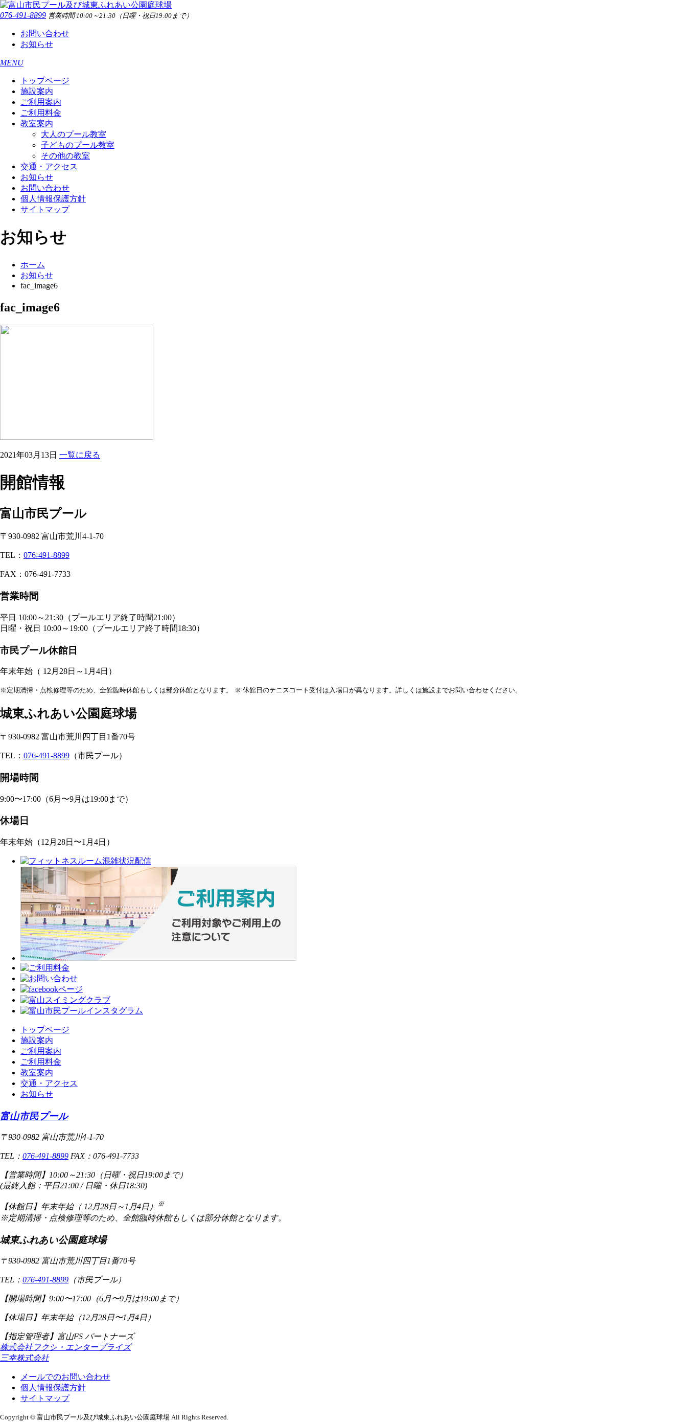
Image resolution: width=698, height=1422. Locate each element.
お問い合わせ (44, 33)
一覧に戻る (79, 454)
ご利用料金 (40, 112)
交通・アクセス (49, 166)
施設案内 (36, 91)
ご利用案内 (40, 102)
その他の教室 (65, 155)
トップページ (44, 80)
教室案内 (36, 123)
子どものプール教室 (77, 145)
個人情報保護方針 (53, 198)
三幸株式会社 (24, 1357)
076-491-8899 (23, 15)
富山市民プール (34, 1116)
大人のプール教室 (73, 134)
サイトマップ (44, 209)
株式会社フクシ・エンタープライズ (65, 1347)
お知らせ (36, 44)
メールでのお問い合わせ (65, 1376)
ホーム (32, 264)
